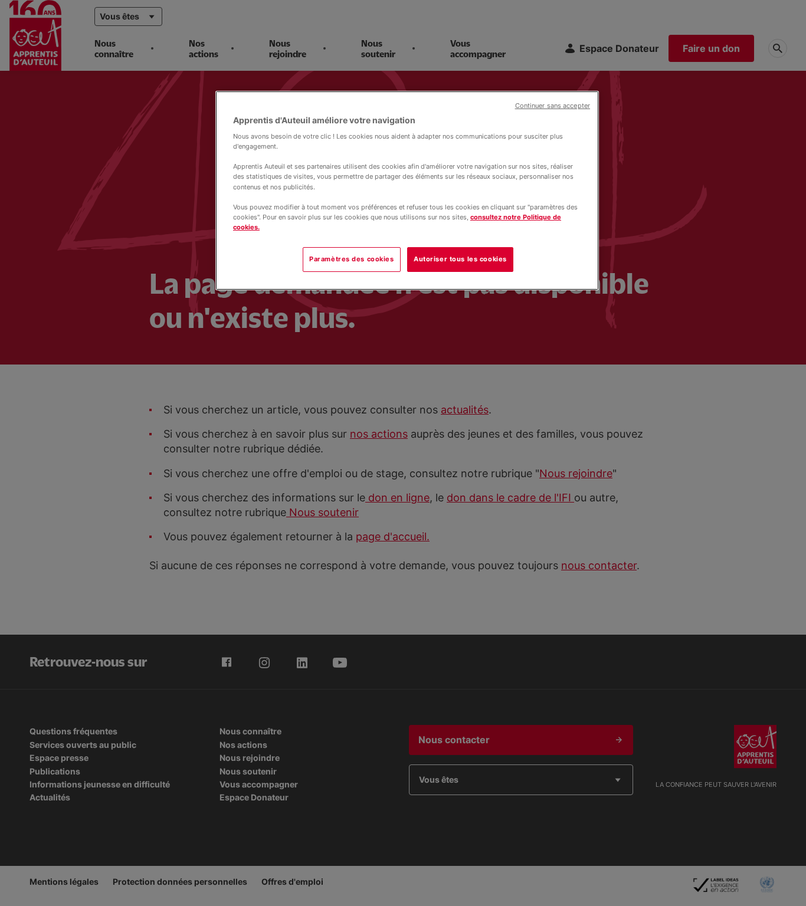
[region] (407, 190)
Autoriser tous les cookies (460, 259)
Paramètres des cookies (351, 259)
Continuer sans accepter (552, 106)
